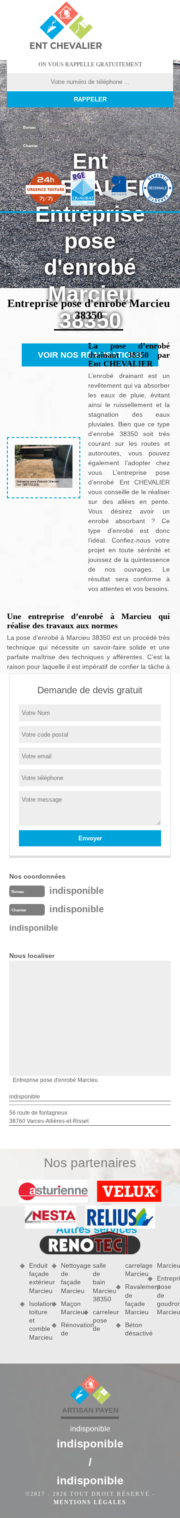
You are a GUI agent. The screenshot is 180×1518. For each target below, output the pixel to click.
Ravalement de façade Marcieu (133, 1299)
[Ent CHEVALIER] (65, 26)
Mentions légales (90, 1502)
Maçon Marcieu (69, 1308)
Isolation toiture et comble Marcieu (37, 1320)
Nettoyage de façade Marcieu (69, 1278)
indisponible (69, 126)
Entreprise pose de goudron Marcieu (165, 1295)
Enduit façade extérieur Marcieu (37, 1278)
